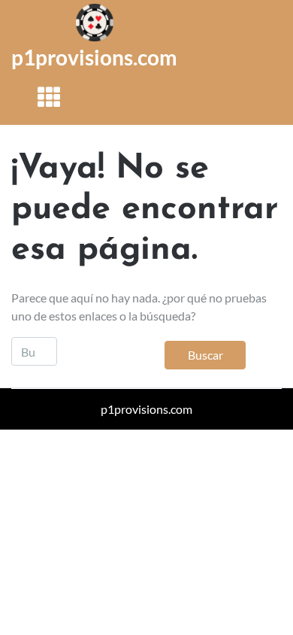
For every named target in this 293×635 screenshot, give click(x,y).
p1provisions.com (94, 57)
